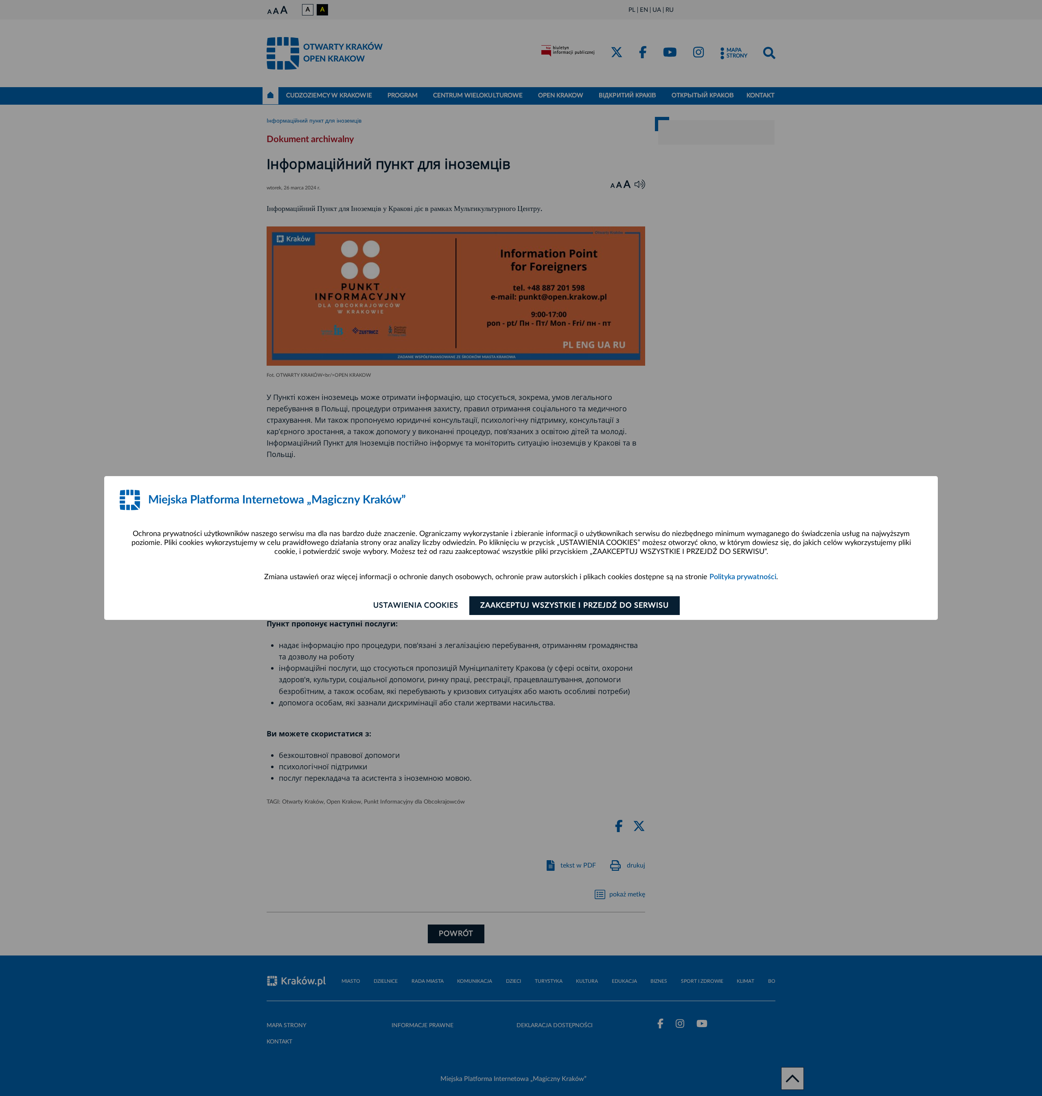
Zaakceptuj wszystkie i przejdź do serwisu (574, 605)
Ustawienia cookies (415, 605)
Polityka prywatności (742, 577)
